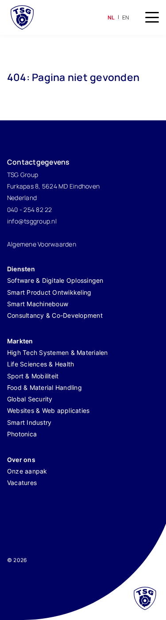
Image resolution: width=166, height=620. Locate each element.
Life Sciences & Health (40, 364)
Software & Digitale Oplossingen (55, 280)
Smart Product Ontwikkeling (49, 292)
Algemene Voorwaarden (41, 244)
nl (111, 17)
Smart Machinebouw (37, 304)
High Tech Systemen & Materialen (57, 352)
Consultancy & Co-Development (55, 315)
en (125, 17)
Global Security (30, 399)
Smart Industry (29, 422)
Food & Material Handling (44, 387)
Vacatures (22, 482)
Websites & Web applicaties (48, 410)
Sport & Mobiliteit (33, 376)
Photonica (22, 434)
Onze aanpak (27, 471)
